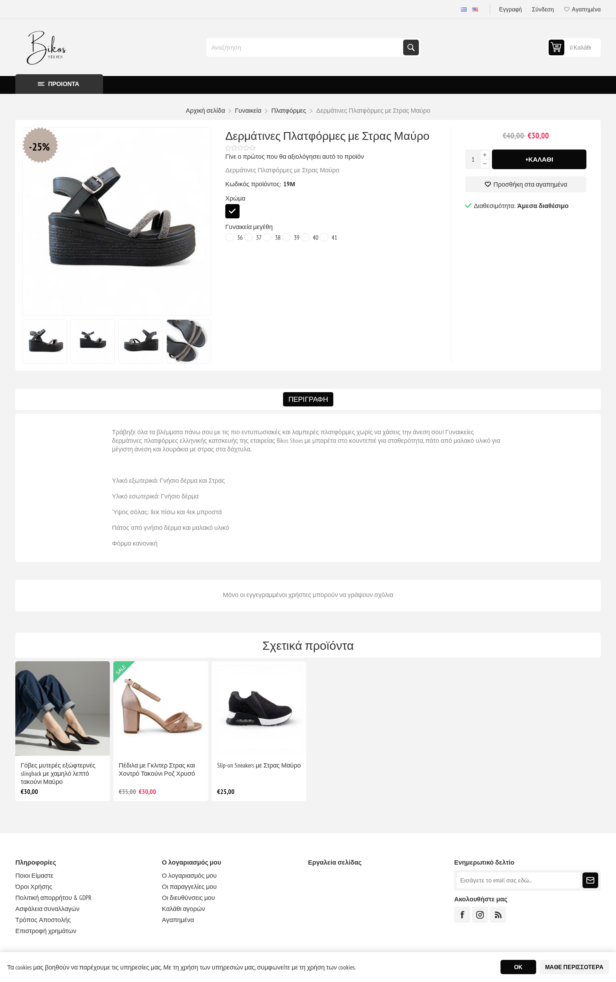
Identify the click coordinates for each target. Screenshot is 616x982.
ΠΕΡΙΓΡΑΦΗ (308, 399)
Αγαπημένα (178, 920)
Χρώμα (235, 198)
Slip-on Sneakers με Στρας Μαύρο (259, 765)
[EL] (463, 9)
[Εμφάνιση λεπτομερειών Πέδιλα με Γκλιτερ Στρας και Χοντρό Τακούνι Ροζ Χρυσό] (160, 708)
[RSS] (498, 915)
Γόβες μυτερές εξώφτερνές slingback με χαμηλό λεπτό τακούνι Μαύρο (58, 773)
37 (259, 237)
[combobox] (305, 47)
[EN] (475, 9)
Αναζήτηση (411, 47)
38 (278, 237)
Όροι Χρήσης (33, 886)
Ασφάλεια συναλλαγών (47, 909)
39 (296, 237)
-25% (39, 146)
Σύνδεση (543, 9)
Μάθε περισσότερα (574, 967)
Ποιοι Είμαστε (34, 875)
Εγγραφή (510, 9)
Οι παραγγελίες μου (189, 886)
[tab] (308, 399)
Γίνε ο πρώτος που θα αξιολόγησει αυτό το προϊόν (294, 156)
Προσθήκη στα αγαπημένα (530, 184)
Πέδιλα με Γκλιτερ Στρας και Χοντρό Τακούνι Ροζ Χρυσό (157, 769)
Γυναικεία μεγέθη (249, 227)
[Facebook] (462, 915)
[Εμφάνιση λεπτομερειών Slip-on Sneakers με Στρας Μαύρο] (259, 708)
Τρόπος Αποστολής (43, 920)
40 (315, 237)
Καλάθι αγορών (183, 909)
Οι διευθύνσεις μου (188, 898)
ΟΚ (518, 967)
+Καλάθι (539, 159)
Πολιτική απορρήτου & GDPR (53, 898)
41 (334, 237)
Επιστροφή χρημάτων (45, 931)
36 (240, 237)
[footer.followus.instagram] (480, 915)
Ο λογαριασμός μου (189, 875)
